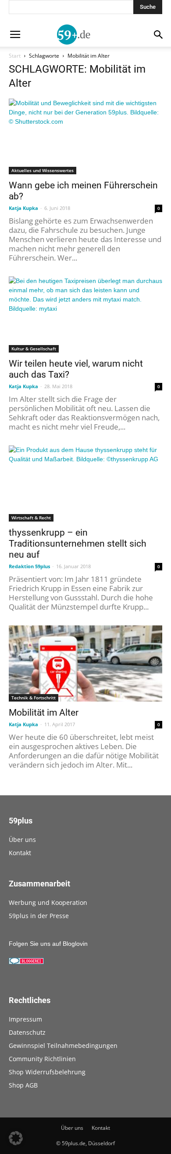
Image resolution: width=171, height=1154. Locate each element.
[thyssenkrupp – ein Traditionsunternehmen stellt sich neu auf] (85, 483)
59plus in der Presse (39, 915)
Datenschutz (27, 1032)
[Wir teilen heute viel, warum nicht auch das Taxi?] (85, 314)
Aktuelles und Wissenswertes (42, 170)
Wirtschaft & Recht (31, 518)
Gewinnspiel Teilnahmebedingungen (63, 1045)
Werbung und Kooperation (48, 902)
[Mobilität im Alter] (85, 663)
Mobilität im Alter (43, 712)
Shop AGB (23, 1085)
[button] (16, 1138)
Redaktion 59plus (29, 566)
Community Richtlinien (42, 1059)
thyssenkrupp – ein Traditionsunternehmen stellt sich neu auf (77, 543)
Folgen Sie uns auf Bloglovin (48, 943)
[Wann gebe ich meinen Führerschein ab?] (85, 137)
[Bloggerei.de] (26, 962)
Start (15, 55)
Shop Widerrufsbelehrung (47, 1072)
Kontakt (20, 853)
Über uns (22, 839)
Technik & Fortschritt (33, 698)
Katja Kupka (23, 208)
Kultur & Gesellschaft (33, 348)
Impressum (25, 1019)
